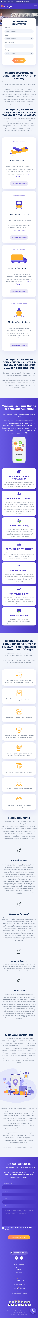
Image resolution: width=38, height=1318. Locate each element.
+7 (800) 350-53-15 (19, 1284)
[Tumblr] (25, 1305)
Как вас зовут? (7, 1183)
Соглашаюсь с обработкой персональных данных (19, 1228)
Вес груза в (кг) (10, 42)
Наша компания (19, 1264)
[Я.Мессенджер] (8, 1305)
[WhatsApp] (19, 1305)
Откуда (7, 27)
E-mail (5, 1198)
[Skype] (22, 1305)
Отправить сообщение (19, 1237)
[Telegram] (12, 1305)
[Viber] (15, 1305)
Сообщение (7, 1206)
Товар (7, 50)
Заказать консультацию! (19, 183)
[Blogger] (29, 1305)
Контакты (19, 1272)
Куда (6, 35)
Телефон (5, 1191)
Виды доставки (19, 1267)
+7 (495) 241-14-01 (11, 2)
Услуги (19, 1269)
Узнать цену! (19, 60)
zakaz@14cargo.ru (23, 2)
